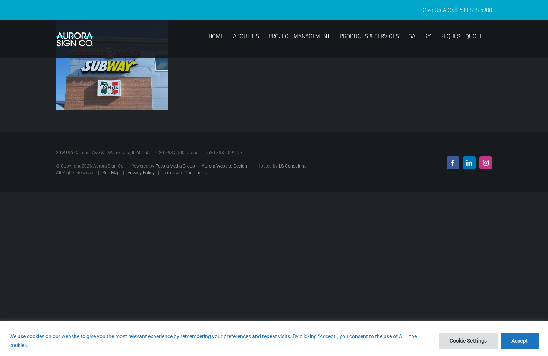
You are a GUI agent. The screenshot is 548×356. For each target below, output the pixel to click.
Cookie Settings (468, 341)
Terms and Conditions (185, 172)
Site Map (111, 172)
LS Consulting (293, 166)
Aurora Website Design (224, 166)
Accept (519, 341)
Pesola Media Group (175, 166)
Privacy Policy (141, 172)
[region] (274, 338)
